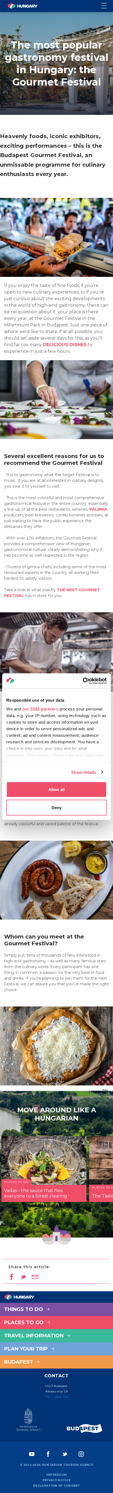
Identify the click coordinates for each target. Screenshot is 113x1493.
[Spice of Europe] (85, 1428)
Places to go (24, 1322)
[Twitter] (64, 1454)
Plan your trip (26, 1349)
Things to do (24, 1309)
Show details (83, 772)
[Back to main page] (22, 6)
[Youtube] (32, 1454)
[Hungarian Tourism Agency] (28, 1420)
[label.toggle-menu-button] (107, 6)
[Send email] (35, 1277)
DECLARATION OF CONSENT (56, 1486)
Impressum (56, 1475)
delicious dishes (65, 344)
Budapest (19, 1362)
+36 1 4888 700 (56, 1397)
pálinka (98, 509)
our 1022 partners (40, 708)
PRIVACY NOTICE (56, 1480)
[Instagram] (81, 1454)
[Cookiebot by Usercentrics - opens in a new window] (83, 680)
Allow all (56, 789)
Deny (56, 807)
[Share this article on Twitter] (23, 1277)
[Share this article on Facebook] (11, 1277)
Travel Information (34, 1336)
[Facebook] (48, 1454)
